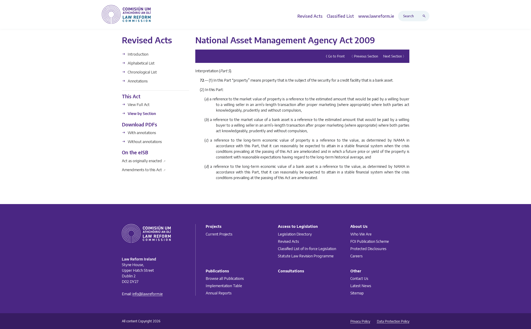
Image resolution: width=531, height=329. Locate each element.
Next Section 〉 (394, 56)
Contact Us (359, 278)
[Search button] (425, 16)
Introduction (137, 54)
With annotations (141, 132)
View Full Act (138, 104)
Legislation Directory (295, 233)
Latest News (360, 285)
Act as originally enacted (144, 160)
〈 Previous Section (364, 56)
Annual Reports (219, 292)
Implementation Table (224, 285)
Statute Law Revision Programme (306, 255)
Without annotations (144, 141)
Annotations (137, 81)
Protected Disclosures (368, 248)
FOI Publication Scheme (369, 241)
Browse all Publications (225, 278)
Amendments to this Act (144, 169)
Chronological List (142, 72)
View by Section (141, 113)
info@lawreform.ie (147, 293)
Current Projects (219, 233)
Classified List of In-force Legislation (307, 248)
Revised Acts (288, 241)
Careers (356, 255)
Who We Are (361, 233)
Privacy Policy (360, 321)
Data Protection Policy (393, 321)
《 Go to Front (334, 56)
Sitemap (357, 292)
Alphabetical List (141, 63)
